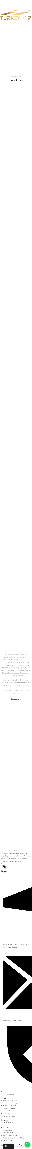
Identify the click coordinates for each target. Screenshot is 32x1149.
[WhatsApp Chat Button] (27, 1144)
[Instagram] (3, 867)
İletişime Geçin (16, 699)
